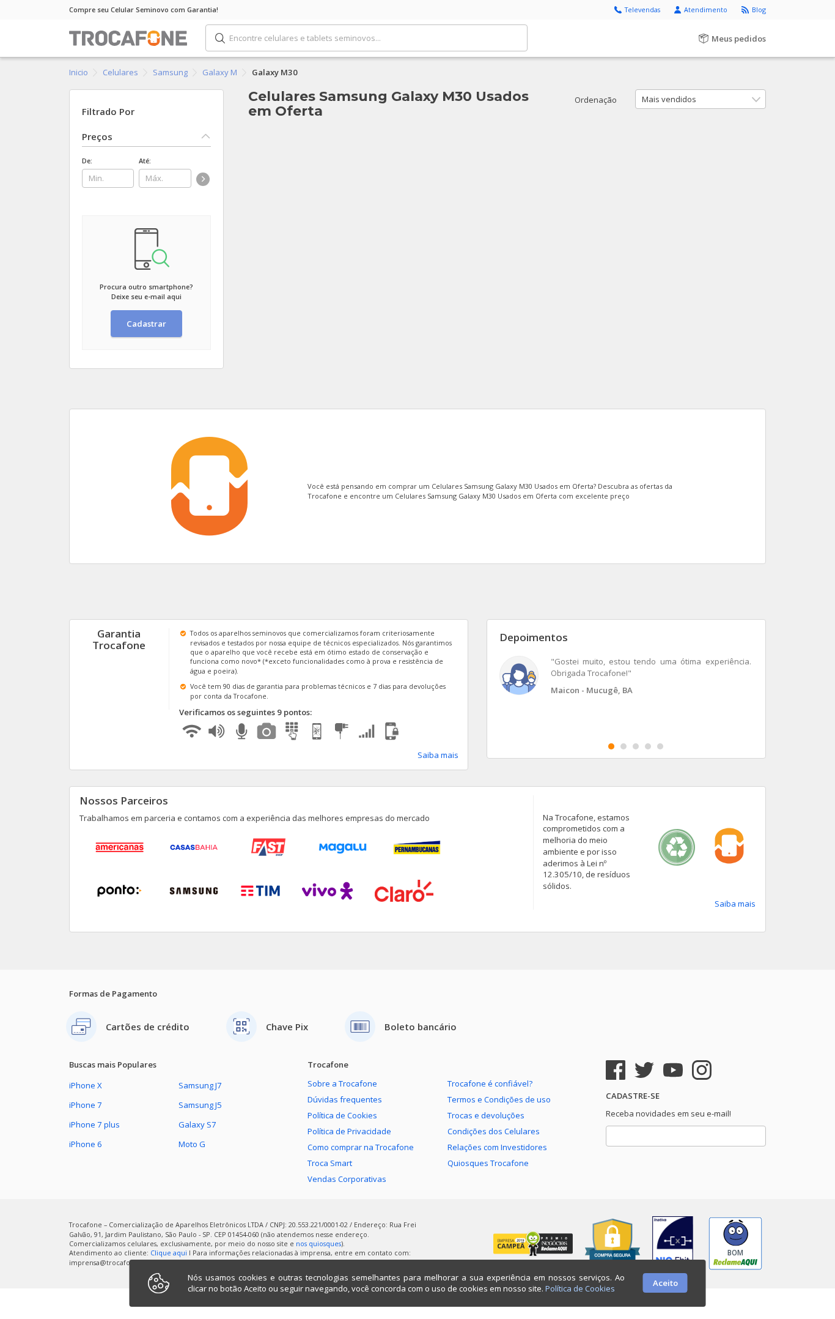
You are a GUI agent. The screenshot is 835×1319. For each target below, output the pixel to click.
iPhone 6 (85, 1144)
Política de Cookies (342, 1115)
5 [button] (660, 746)
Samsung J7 (200, 1085)
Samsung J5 (200, 1104)
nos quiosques (318, 1243)
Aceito (665, 1282)
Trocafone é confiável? (489, 1083)
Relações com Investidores (497, 1147)
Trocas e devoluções (485, 1115)
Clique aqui (168, 1252)
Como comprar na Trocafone (360, 1147)
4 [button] (648, 746)
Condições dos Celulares (493, 1131)
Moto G (191, 1144)
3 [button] (636, 746)
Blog (759, 9)
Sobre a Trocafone (342, 1083)
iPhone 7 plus (94, 1124)
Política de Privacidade (349, 1131)
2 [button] (623, 746)
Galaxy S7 (197, 1124)
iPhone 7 (85, 1104)
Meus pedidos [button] (738, 38)
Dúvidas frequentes (344, 1099)
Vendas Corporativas (346, 1178)
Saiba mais (438, 754)
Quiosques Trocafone (488, 1163)
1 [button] (611, 746)
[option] (626, 677)
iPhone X (85, 1085)
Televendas (643, 9)
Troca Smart (329, 1163)
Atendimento (706, 9)
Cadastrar (146, 323)
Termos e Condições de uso (499, 1099)
